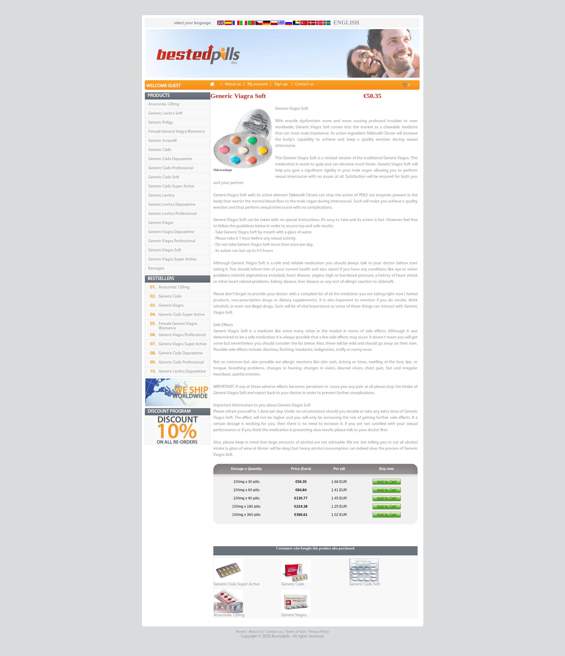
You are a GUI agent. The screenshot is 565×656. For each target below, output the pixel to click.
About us (255, 632)
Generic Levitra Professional (172, 214)
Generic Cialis (159, 150)
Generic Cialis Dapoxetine (170, 159)
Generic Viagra (160, 223)
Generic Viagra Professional (171, 241)
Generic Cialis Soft (163, 177)
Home (240, 632)
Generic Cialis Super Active (171, 186)
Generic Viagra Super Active (172, 259)
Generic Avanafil (162, 141)
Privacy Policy (319, 632)
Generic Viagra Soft (164, 250)
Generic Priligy (160, 122)
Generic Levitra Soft (165, 113)
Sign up (281, 84)
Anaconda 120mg (163, 104)
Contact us (274, 632)
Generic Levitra (161, 195)
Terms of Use (295, 632)
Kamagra (156, 268)
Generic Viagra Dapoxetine (171, 232)
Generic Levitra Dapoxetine (171, 204)
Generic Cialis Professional (170, 168)
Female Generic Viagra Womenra (176, 131)
